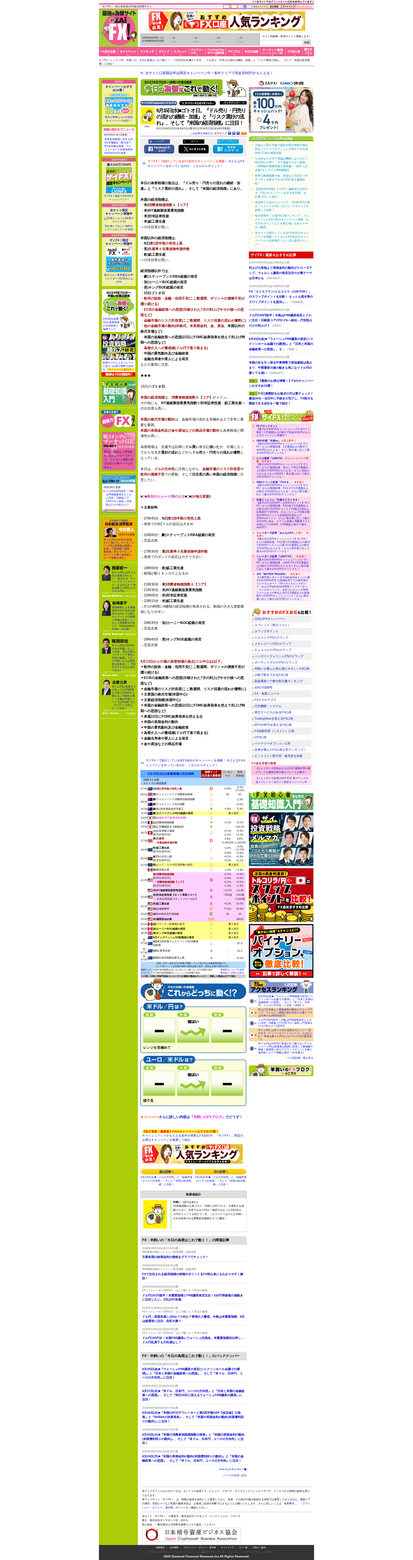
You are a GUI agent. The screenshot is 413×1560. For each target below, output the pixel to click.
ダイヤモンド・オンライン (186, 1552)
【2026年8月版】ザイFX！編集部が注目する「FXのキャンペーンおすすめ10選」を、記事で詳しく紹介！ (282, 192)
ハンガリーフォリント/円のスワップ (279, 656)
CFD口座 (260, 737)
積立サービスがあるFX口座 (272, 712)
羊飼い (147, 126)
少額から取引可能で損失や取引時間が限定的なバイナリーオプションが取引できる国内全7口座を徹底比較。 (281, 149)
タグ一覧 (243, 1547)
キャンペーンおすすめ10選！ (119, 88)
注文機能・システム (268, 706)
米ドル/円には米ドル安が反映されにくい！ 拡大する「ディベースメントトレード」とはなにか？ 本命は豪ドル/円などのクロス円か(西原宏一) (285, 1035)
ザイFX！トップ (108, 60)
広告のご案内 (259, 1547)
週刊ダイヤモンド (210, 1552)
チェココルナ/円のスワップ (272, 650)
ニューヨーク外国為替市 (119, 149)
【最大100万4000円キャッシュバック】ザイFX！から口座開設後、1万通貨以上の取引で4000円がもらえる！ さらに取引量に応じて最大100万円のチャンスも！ (283, 447)
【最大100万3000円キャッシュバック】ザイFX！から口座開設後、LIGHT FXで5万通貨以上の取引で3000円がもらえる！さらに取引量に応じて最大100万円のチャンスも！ (282, 562)
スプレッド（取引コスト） (272, 625)
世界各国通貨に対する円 (119, 139)
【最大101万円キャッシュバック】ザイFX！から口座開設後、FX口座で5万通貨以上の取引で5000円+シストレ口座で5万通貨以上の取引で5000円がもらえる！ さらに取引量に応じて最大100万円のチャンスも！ (283, 542)
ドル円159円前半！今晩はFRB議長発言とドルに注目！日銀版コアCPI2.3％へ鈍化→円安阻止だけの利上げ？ (120, 498)
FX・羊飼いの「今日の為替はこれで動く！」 (146, 60)
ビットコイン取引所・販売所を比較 (278, 756)
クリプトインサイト (252, 1552)
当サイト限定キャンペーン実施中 (119, 211)
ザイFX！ (269, 1552)
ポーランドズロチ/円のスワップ (275, 662)
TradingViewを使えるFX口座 (273, 718)
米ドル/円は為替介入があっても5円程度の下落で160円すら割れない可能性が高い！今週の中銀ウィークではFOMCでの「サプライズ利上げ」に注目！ (124, 697)
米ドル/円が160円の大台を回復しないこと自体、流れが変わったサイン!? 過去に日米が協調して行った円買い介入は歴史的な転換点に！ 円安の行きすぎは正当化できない (124, 658)
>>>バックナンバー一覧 (233, 1469)
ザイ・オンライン (230, 1552)
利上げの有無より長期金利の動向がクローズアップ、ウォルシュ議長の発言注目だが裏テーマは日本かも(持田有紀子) (285, 1012)
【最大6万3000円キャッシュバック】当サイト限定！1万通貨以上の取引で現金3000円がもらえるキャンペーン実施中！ (283, 431)
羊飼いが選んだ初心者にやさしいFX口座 (282, 668)
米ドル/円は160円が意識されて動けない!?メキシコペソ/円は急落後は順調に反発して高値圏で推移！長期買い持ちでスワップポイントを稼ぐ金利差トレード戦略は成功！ (118, 548)
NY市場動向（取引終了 (118, 142)
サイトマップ (227, 1547)
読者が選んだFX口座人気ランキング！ (280, 749)
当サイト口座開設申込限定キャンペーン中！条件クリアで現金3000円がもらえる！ (209, 73)
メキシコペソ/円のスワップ (272, 643)
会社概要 (174, 1547)
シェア (160, 141)
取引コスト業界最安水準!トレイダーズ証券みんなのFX (118, 278)
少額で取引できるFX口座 (271, 675)
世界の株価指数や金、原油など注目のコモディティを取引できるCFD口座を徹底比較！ (281, 179)
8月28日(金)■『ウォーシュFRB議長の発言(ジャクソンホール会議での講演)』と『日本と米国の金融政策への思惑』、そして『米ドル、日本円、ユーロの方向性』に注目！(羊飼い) (285, 1001)
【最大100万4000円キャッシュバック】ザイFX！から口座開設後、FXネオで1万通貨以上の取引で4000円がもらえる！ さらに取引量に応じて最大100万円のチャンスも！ (283, 488)
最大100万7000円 (119, 164)
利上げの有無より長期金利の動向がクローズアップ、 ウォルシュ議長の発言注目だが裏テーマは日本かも (118, 459)
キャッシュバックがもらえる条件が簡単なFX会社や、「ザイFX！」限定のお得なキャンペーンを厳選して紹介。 (192, 1135)
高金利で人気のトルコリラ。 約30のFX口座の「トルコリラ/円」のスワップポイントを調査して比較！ (282, 206)
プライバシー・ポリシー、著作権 (199, 1547)
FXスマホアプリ (265, 699)
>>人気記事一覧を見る (300, 1057)
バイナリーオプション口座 (272, 743)
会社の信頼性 (263, 687)
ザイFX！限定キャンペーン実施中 (119, 241)
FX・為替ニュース (266, 693)
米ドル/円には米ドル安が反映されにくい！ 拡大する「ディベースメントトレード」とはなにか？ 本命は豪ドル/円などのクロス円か (124, 581)
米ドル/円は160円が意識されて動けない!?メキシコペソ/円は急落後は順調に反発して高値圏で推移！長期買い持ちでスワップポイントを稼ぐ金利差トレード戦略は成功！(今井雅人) (285, 1048)
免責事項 (160, 1547)
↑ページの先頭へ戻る (234, 1475)
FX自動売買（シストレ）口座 (274, 731)
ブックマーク (229, 141)
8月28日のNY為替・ (116, 152)
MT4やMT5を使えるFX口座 (273, 724)
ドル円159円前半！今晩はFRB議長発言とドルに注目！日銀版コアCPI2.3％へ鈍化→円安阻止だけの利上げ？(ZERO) (285, 1022)
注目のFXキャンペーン (269, 618)
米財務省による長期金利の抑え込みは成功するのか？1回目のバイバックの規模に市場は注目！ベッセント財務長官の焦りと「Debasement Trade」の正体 (123, 618)
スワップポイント (266, 631)
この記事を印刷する (201, 133)
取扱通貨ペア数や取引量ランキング (278, 681)
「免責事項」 (289, 1503)
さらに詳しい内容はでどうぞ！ (191, 1117)
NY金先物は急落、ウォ (118, 146)
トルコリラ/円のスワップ (271, 637)
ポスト (195, 141)
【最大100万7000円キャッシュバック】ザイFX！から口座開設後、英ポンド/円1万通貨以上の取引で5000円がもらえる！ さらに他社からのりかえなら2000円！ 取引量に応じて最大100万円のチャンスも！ (283, 467)
